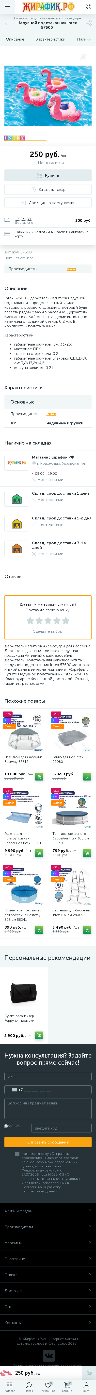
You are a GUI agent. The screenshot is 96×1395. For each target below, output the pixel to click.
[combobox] (14, 1090)
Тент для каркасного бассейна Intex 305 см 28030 (70, 838)
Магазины (13, 1243)
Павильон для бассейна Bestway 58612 (23, 759)
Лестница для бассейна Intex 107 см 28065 (71, 912)
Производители (18, 1227)
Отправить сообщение (48, 1142)
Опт (8, 1306)
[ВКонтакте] (49, 1356)
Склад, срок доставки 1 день (61, 493)
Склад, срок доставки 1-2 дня (62, 518)
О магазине (14, 1258)
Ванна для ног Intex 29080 (67, 759)
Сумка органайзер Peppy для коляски (19, 1018)
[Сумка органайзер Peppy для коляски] (23, 991)
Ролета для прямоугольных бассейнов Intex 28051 (22, 838)
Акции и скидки (18, 1211)
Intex (71, 268)
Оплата (10, 1274)
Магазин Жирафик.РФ (53, 457)
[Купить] (39, 777)
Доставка (13, 1290)
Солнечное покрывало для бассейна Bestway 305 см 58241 (22, 915)
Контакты (12, 1322)
